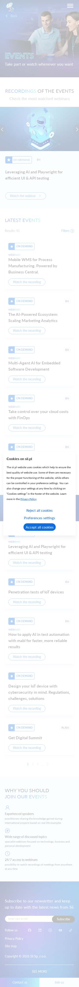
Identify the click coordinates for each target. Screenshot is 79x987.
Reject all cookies (39, 510)
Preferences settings (39, 517)
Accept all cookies (40, 527)
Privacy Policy (28, 498)
